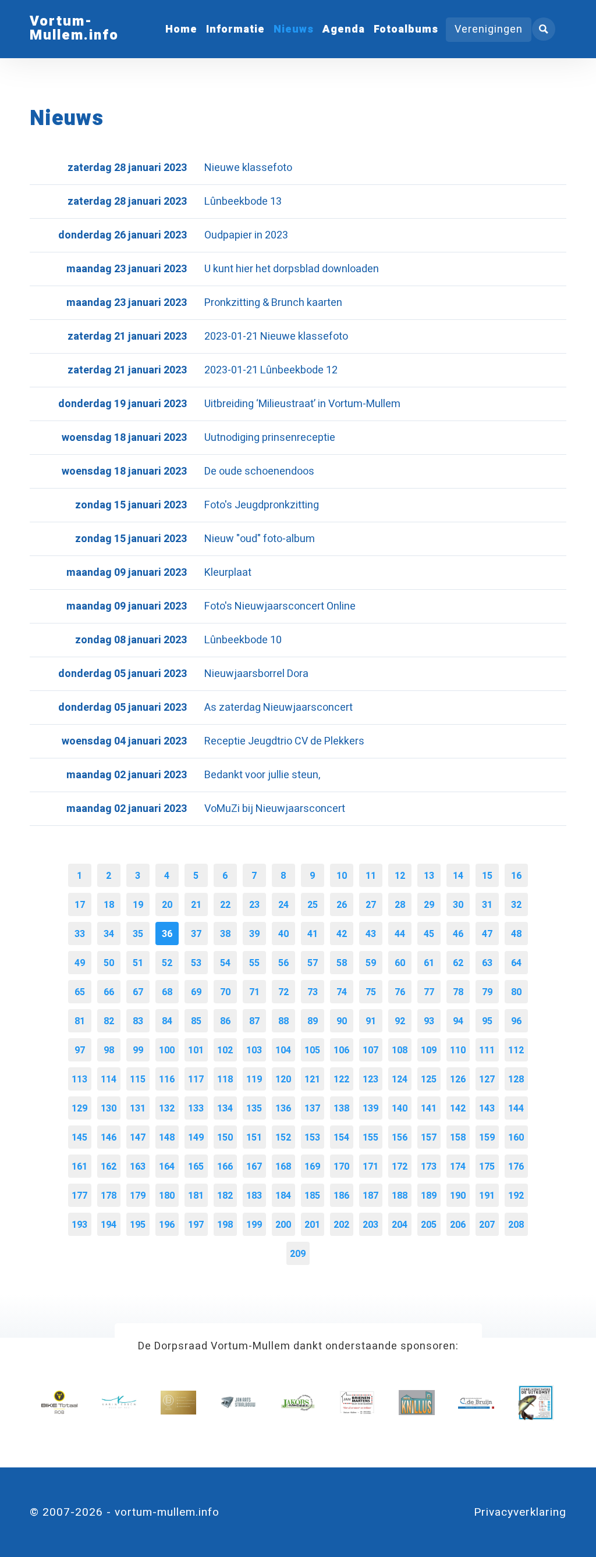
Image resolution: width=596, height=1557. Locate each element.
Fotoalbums (406, 29)
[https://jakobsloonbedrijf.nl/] (297, 1402)
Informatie (235, 29)
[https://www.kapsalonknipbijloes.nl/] (178, 1402)
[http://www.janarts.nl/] (238, 1402)
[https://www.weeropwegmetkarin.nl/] (119, 1402)
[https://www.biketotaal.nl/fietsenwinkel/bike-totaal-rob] (59, 1402)
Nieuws (294, 29)
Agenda (343, 29)
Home (181, 29)
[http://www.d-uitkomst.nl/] (536, 1402)
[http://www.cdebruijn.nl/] (476, 1402)
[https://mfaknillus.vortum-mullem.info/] (416, 1402)
